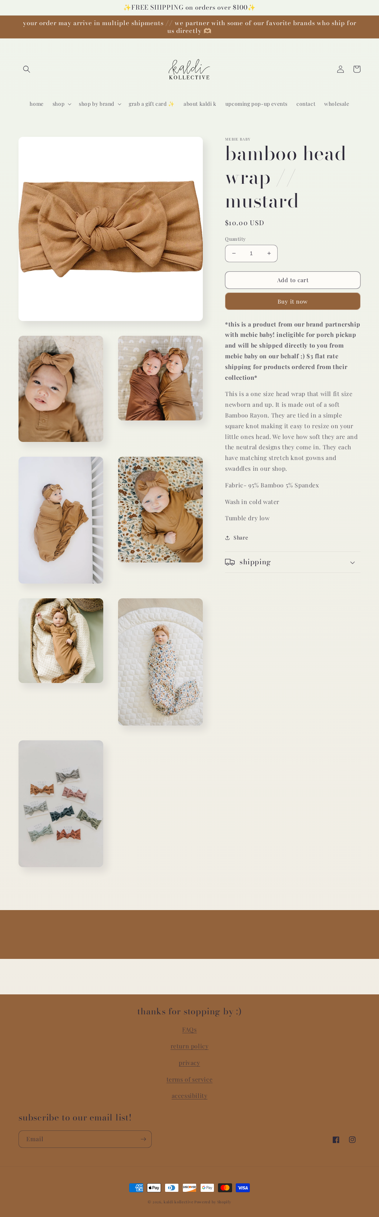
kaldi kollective (179, 1201)
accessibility (190, 1095)
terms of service (190, 1079)
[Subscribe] (143, 1139)
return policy (190, 1046)
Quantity (235, 239)
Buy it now (293, 301)
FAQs (189, 1029)
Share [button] (241, 537)
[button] (27, 69)
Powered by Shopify (212, 1201)
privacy (189, 1062)
